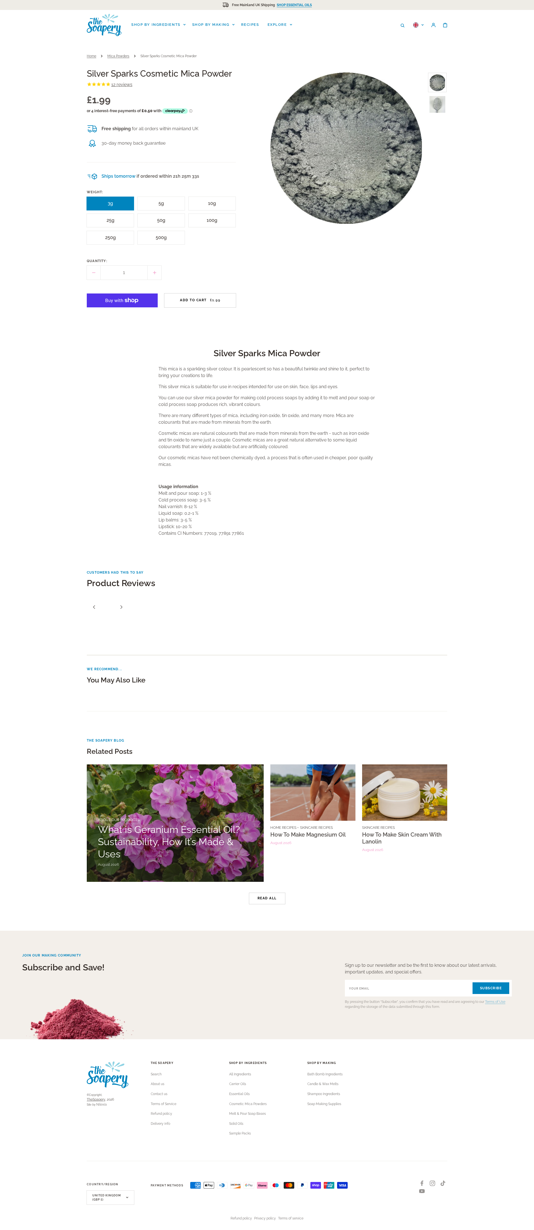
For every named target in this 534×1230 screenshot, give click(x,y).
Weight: (95, 192)
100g (214, 222)
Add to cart (200, 300)
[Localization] (418, 25)
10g (214, 205)
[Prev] (94, 607)
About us (157, 1084)
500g (163, 240)
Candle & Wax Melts (322, 1084)
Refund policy (161, 1114)
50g (163, 222)
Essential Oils (239, 1094)
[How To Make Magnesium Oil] (312, 823)
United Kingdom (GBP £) (106, 1197)
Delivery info (160, 1124)
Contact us (159, 1094)
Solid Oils (236, 1124)
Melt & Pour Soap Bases (247, 1114)
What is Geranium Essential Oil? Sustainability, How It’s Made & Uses (169, 842)
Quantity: (97, 261)
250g (112, 240)
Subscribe (491, 988)
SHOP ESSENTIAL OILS (294, 5)
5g (164, 205)
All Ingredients (240, 1074)
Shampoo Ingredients (323, 1094)
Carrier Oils (237, 1084)
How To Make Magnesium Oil (308, 834)
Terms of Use (495, 1002)
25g (113, 222)
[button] (402, 25)
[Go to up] (526, 1222)
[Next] (121, 607)
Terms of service (290, 1218)
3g (114, 205)
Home (91, 56)
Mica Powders (118, 56)
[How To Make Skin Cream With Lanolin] (404, 823)
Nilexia (101, 1104)
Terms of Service (163, 1104)
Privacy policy (265, 1218)
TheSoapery (96, 1099)
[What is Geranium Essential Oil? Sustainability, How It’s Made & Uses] (175, 823)
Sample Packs (240, 1133)
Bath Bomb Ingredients (325, 1074)
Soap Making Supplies (324, 1104)
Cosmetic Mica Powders (248, 1104)
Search (156, 1074)
